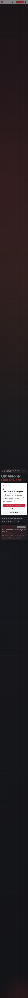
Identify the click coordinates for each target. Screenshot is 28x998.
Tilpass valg (14, 508)
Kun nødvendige (14, 512)
